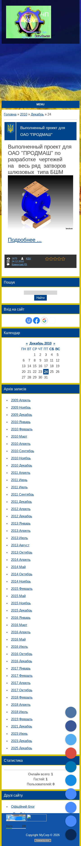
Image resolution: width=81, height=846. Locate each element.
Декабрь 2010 (40, 343)
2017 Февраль (22, 675)
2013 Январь (21, 523)
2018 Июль (19, 712)
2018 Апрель (21, 704)
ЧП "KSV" (35, 17)
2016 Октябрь (21, 654)
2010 (23, 114)
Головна (10, 114)
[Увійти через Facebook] (36, 320)
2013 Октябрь (21, 552)
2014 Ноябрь (21, 581)
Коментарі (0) (19, 264)
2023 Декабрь (21, 741)
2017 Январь (21, 668)
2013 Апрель (21, 531)
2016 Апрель (21, 632)
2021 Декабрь (21, 726)
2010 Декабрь (21, 465)
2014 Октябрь (21, 574)
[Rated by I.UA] (37, 820)
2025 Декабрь (21, 748)
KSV (28, 258)
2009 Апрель (21, 400)
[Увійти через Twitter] (52, 320)
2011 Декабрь (21, 502)
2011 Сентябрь (22, 494)
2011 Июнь (19, 480)
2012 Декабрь (21, 516)
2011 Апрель (20, 473)
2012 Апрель (21, 509)
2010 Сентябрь (22, 451)
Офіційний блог (23, 806)
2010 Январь (21, 422)
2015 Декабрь (21, 610)
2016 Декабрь (21, 661)
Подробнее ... (25, 240)
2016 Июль (19, 646)
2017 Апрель (21, 683)
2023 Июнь (19, 733)
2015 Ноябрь (21, 603)
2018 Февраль (22, 697)
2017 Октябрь (21, 690)
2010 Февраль (22, 429)
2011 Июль (19, 487)
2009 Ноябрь (21, 407)
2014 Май (18, 567)
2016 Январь (21, 617)
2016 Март (19, 625)
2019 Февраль (22, 719)
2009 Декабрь (21, 415)
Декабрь (37, 114)
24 (46, 372)
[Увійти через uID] (28, 320)
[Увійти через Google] (44, 320)
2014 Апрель (21, 560)
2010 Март (19, 436)
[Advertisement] (40, 72)
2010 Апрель (21, 444)
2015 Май (18, 596)
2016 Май (18, 639)
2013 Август (20, 545)
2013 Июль (19, 538)
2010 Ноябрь (21, 458)
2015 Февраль (22, 589)
